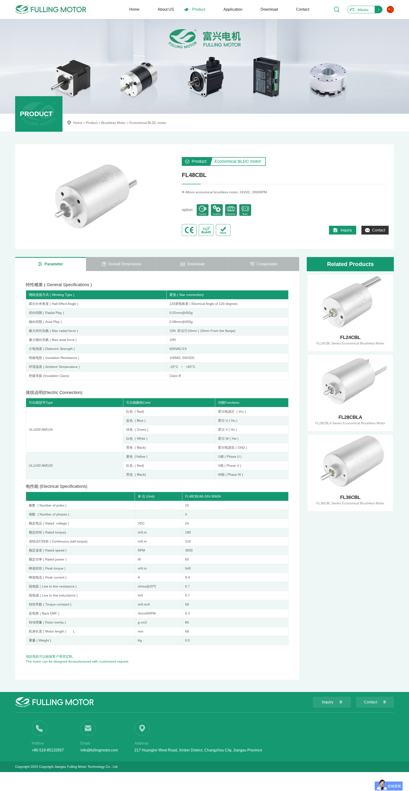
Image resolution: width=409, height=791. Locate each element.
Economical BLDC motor (147, 123)
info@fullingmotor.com (99, 750)
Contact (302, 9)
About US (166, 9)
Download (269, 9)
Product (198, 9)
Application (232, 9)
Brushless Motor (113, 123)
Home (134, 9)
